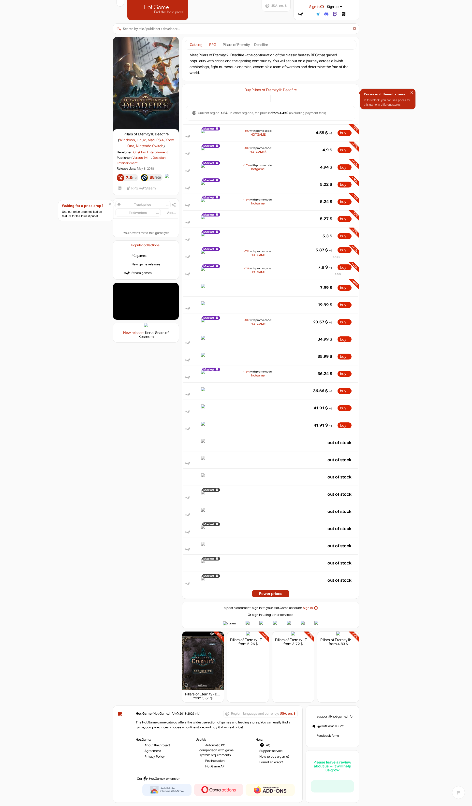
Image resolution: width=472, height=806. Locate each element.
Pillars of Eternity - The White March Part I (308, 640)
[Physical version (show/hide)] (263, 98)
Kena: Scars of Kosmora (153, 335)
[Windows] (277, 98)
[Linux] (283, 98)
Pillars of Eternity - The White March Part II (264, 640)
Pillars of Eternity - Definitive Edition (213, 694)
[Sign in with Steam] (300, 14)
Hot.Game (158, 9)
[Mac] (289, 98)
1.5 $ (338, 274)
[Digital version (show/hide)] (256, 98)
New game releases (146, 264)
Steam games (141, 273)
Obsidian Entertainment (150, 152)
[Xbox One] (295, 98)
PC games (139, 256)
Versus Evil (140, 157)
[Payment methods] (243, 98)
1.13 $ (336, 257)
